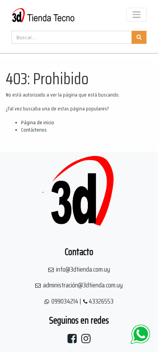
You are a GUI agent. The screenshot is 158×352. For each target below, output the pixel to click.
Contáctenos (34, 129)
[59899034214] (140, 334)
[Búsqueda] (139, 37)
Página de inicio (37, 122)
